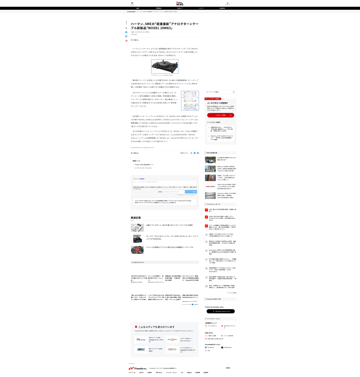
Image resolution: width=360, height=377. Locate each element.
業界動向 (158, 8)
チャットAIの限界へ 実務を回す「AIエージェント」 (156, 278)
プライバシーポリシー (171, 372)
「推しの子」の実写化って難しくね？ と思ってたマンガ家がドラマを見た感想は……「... (138, 297)
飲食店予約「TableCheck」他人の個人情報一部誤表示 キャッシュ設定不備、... (173, 297)
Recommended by (187, 304)
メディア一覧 (132, 372)
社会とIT (180, 8)
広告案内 (149, 372)
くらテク (201, 8)
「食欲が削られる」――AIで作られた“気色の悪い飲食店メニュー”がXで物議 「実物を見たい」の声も (222, 129)
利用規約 (228, 368)
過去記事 (222, 8)
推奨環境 (206, 372)
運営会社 (189, 372)
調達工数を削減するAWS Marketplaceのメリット (190, 296)
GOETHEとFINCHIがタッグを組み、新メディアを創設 (139, 278)
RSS (182, 372)
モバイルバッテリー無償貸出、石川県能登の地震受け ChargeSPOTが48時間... (190, 278)
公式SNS (141, 372)
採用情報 (197, 372)
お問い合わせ (159, 372)
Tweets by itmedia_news (214, 307)
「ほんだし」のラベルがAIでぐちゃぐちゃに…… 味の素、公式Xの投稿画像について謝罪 (222, 138)
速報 (137, 8)
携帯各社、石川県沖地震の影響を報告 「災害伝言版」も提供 (173, 278)
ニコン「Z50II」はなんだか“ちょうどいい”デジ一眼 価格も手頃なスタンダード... (156, 297)
